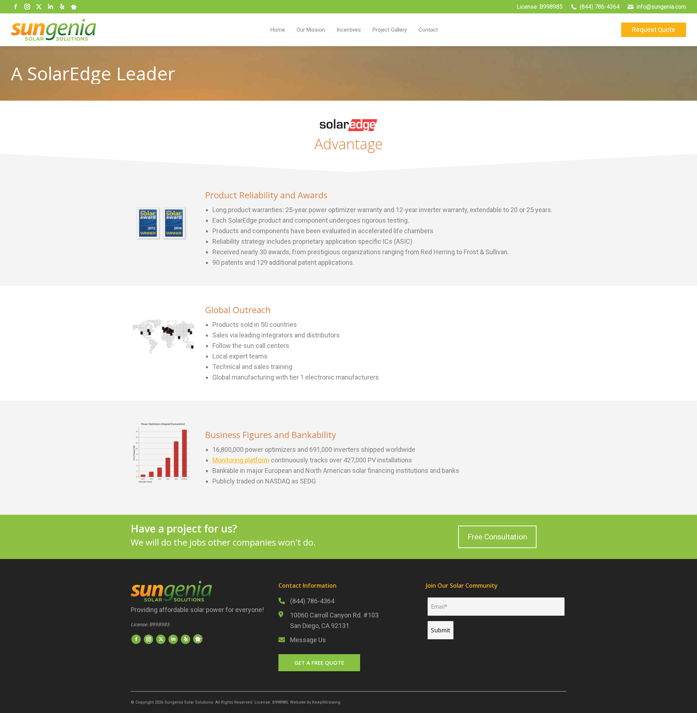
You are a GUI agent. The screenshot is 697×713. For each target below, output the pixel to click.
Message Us (308, 640)
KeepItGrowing (326, 702)
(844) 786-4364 (312, 601)
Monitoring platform (240, 460)
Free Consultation (497, 536)
